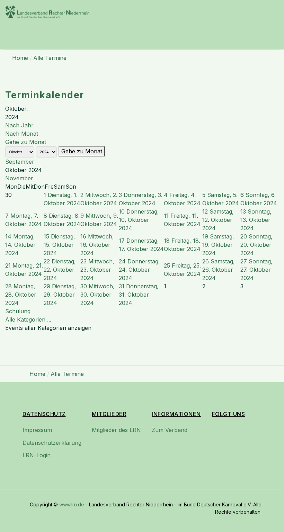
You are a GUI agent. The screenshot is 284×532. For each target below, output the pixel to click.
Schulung (17, 311)
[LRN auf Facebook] (218, 436)
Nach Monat (21, 133)
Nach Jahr (19, 125)
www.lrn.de (71, 504)
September (19, 161)
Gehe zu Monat (25, 141)
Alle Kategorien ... (28, 319)
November (19, 178)
